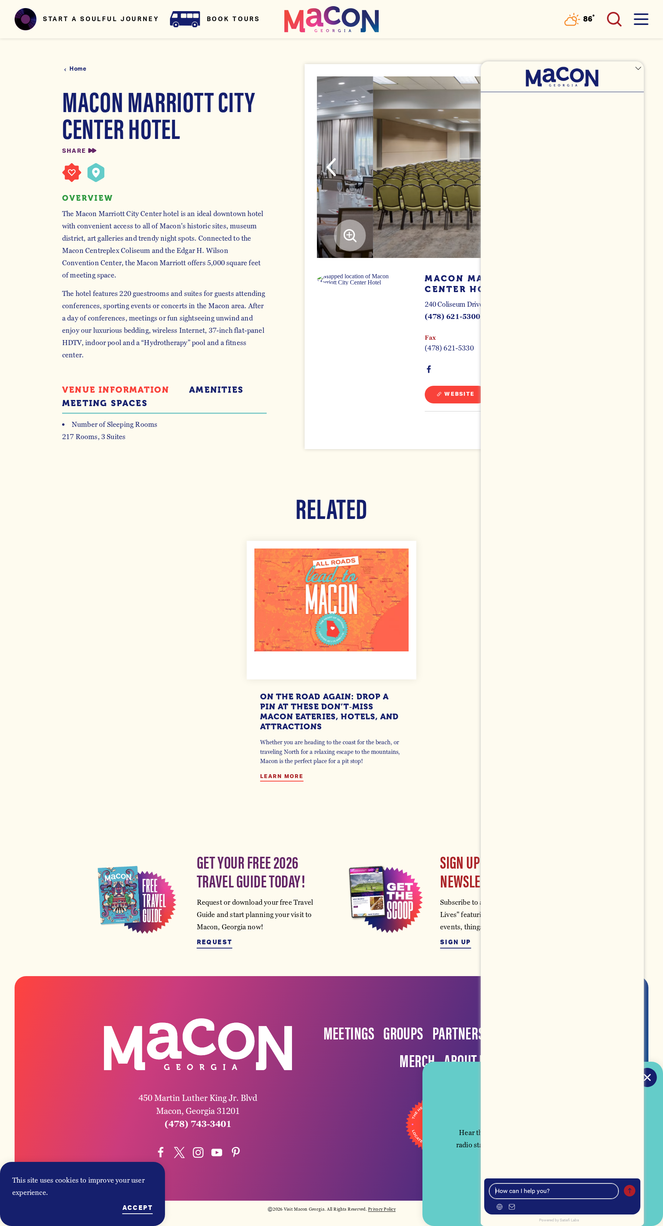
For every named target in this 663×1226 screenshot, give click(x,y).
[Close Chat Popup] (638, 69)
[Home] (331, 19)
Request (215, 942)
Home (77, 69)
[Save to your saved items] (71, 172)
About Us (468, 1060)
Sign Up (455, 942)
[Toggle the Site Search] (614, 19)
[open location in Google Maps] (363, 279)
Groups (403, 1032)
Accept (137, 1208)
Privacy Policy (382, 1209)
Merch (417, 1060)
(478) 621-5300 (452, 316)
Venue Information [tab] (115, 390)
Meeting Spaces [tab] (105, 403)
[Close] (647, 1077)
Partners (458, 1032)
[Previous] (331, 167)
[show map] (95, 172)
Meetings (348, 1032)
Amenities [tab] (216, 390)
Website (459, 394)
